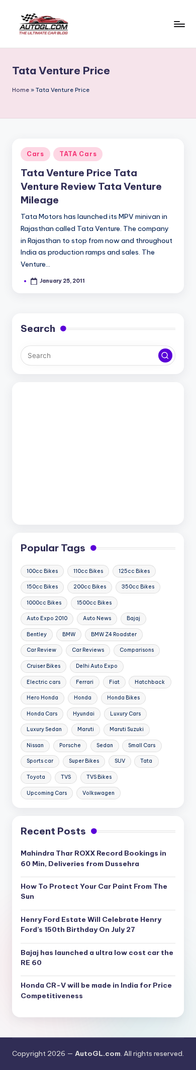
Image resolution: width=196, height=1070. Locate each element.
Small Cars (141, 745)
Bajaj (133, 618)
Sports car (40, 761)
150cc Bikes (42, 586)
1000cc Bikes (44, 603)
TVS (66, 777)
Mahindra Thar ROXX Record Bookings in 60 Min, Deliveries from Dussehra (93, 858)
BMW (68, 634)
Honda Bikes (123, 697)
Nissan (35, 745)
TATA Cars (77, 154)
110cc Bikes (88, 571)
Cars (35, 154)
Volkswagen (98, 793)
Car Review (41, 650)
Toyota (36, 777)
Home (20, 89)
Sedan (104, 745)
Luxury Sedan (44, 729)
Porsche (70, 745)
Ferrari (84, 682)
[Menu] (179, 24)
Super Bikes (84, 761)
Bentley (37, 634)
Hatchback (150, 682)
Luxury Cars (125, 713)
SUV (120, 761)
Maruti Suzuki (127, 729)
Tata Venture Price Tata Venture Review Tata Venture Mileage (91, 186)
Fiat (114, 682)
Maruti (85, 729)
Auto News (97, 618)
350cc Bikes (138, 586)
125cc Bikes (134, 571)
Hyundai (83, 713)
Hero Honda (42, 697)
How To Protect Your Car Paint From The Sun (94, 891)
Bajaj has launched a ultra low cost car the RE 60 (97, 957)
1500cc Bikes (94, 603)
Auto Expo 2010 (47, 618)
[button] (165, 355)
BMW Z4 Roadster (114, 634)
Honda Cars (42, 713)
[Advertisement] (98, 453)
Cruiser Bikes (43, 666)
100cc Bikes (42, 571)
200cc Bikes (89, 586)
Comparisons (137, 650)
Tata (146, 761)
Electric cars (43, 682)
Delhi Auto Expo (97, 666)
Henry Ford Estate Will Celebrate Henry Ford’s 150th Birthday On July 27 (91, 924)
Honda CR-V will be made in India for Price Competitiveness (96, 990)
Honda (82, 697)
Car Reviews (88, 650)
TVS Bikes (99, 777)
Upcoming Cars (47, 793)
